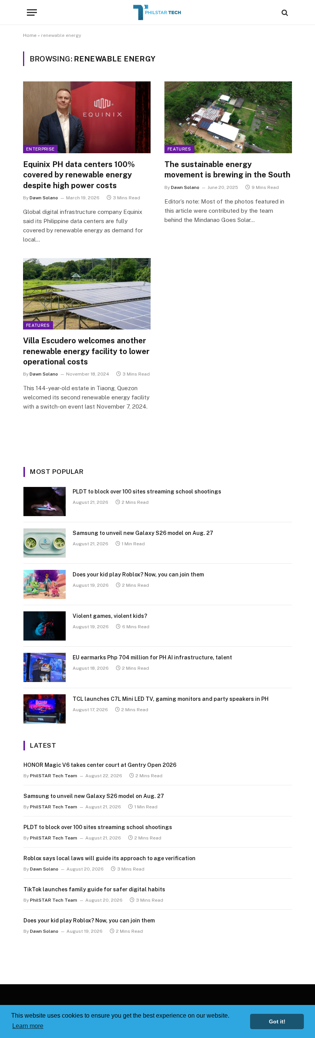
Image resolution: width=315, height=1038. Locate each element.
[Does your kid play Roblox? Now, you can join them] (44, 584)
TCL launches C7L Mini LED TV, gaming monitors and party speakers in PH (171, 699)
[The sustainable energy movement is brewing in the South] (228, 117)
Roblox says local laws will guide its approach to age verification (109, 858)
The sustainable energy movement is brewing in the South (227, 169)
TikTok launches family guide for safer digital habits (94, 889)
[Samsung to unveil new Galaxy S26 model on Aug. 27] (44, 543)
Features (179, 149)
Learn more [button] (27, 1026)
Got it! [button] (277, 1021)
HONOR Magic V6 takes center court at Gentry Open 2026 (99, 765)
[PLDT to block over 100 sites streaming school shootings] (44, 501)
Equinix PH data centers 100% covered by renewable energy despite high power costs (79, 175)
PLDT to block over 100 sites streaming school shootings (147, 491)
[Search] (284, 12)
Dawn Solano (44, 197)
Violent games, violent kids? (110, 616)
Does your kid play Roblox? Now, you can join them (138, 574)
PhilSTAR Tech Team (53, 775)
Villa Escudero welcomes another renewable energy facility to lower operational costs (86, 351)
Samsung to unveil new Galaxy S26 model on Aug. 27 (143, 533)
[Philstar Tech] (157, 12)
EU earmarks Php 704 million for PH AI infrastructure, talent (152, 657)
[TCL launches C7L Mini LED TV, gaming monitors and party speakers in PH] (44, 708)
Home (29, 35)
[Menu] (32, 12)
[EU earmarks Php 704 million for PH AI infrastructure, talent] (44, 667)
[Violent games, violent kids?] (44, 626)
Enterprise (40, 149)
